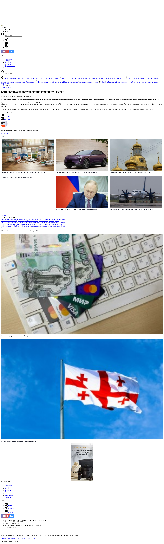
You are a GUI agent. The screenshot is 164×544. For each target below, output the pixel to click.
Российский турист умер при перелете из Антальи (17, 177)
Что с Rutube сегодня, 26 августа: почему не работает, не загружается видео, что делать (129, 82)
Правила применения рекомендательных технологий (18, 538)
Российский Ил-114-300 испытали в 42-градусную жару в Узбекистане (131, 209)
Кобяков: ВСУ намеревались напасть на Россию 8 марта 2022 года (21, 231)
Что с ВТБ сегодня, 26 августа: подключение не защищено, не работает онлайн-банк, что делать (93, 78)
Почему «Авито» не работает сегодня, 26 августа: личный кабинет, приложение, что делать (68, 82)
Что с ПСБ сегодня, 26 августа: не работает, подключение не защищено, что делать (31, 78)
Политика (8, 488)
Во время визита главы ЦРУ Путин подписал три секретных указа (76, 209)
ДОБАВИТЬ (5, 133)
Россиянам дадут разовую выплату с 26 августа (15, 336)
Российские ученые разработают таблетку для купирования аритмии (23, 172)
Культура (7, 487)
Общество (8, 490)
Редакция (8, 497)
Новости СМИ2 (6, 216)
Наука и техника (6, 87)
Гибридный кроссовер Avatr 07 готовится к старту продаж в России (76, 172)
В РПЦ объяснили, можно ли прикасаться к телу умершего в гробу (130, 172)
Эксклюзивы (9, 495)
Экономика (8, 485)
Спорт (7, 493)
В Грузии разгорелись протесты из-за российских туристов (19, 441)
